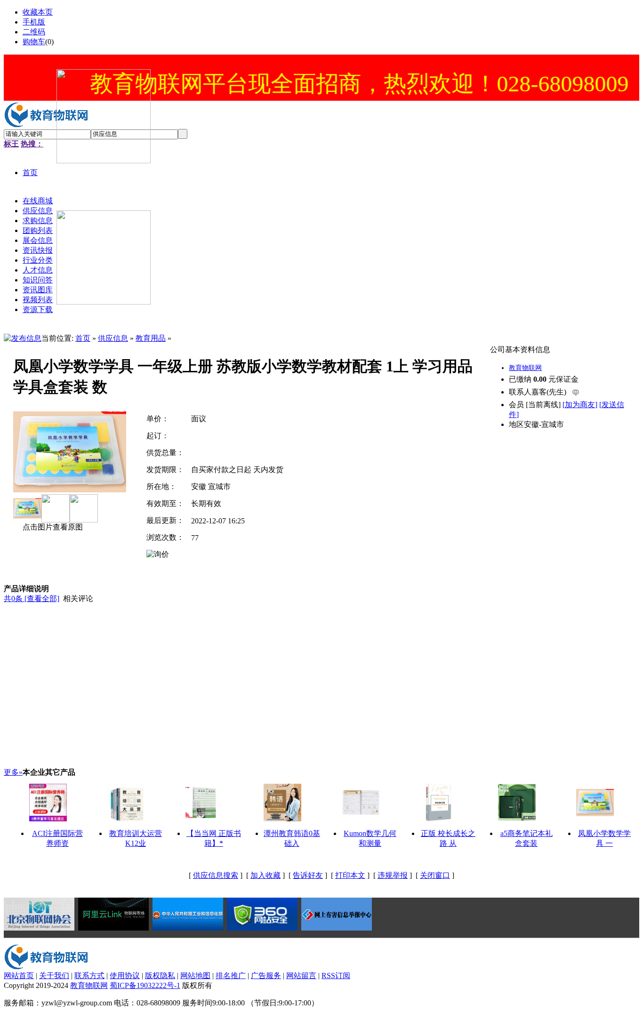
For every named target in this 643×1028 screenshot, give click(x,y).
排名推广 (231, 976)
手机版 (34, 22)
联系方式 (89, 976)
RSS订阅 (336, 976)
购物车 (34, 42)
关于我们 (54, 976)
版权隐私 (160, 976)
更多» (13, 772)
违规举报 (393, 875)
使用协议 (125, 976)
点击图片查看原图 (52, 527)
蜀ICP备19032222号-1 (145, 985)
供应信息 (113, 338)
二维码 (34, 32)
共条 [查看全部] (31, 598)
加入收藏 (265, 875)
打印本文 (350, 875)
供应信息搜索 (215, 875)
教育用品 (151, 338)
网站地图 (195, 976)
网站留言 (301, 976)
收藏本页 (38, 12)
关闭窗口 (435, 875)
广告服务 (266, 976)
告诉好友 (308, 875)
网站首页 (19, 976)
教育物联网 (525, 367)
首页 (82, 338)
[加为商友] (580, 405)
